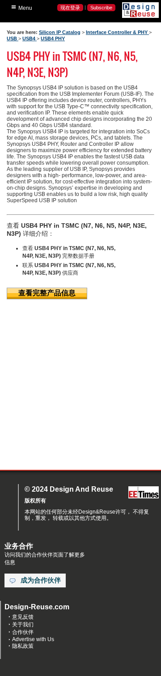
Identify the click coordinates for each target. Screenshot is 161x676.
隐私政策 (23, 646)
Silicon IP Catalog (59, 32)
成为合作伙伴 (41, 580)
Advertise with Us (33, 639)
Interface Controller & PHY (117, 32)
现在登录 (70, 7)
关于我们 (23, 624)
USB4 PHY (53, 38)
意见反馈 (23, 617)
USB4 (29, 38)
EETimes (143, 492)
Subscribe (101, 7)
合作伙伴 (23, 632)
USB (12, 38)
